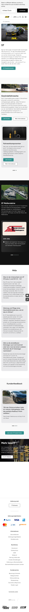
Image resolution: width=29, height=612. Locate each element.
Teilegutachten (14, 575)
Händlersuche (14, 539)
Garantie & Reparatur (14, 582)
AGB (14, 553)
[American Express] (23, 520)
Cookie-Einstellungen (14, 560)
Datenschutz (14, 550)
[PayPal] (7, 520)
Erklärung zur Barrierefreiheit (14, 562)
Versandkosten (14, 534)
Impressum (15, 548)
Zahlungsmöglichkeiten (14, 537)
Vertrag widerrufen (14, 557)
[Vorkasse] (22, 525)
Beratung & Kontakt (14, 573)
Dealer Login (14, 585)
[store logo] (7, 17)
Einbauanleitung (14, 578)
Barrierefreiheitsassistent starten (14, 564)
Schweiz (15, 505)
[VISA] (16, 520)
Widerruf (14, 555)
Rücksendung (14, 580)
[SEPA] (13, 525)
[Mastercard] (5, 524)
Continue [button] (22, 10)
